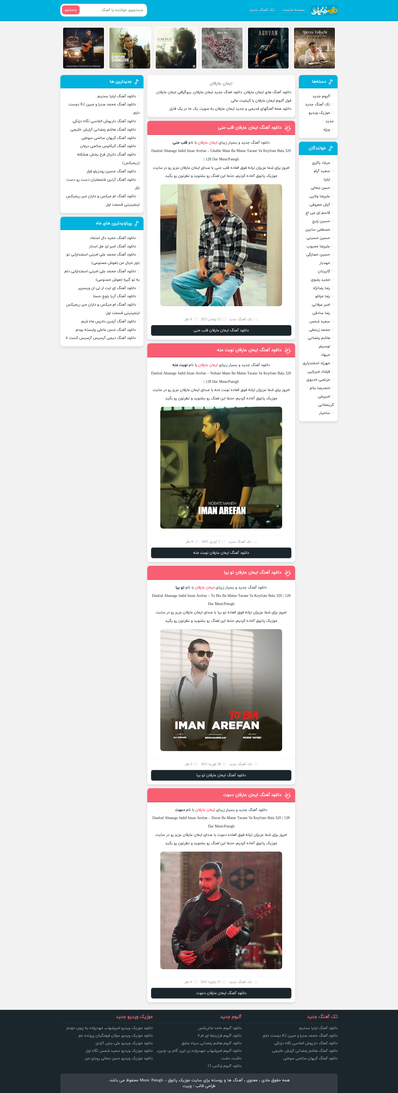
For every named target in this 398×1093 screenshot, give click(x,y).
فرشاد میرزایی (319, 371)
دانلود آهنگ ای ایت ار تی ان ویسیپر (107, 288)
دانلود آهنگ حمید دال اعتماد (113, 238)
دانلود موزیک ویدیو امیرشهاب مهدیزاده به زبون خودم (110, 1028)
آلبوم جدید (321, 96)
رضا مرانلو (322, 296)
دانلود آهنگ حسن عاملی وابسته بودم (106, 329)
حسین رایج (321, 221)
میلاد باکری (321, 163)
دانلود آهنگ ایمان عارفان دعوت (252, 795)
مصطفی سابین (317, 229)
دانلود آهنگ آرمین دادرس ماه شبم (108, 321)
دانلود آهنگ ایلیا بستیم (116, 96)
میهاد (325, 354)
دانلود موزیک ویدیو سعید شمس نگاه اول (119, 1050)
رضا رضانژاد (321, 288)
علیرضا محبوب (318, 246)
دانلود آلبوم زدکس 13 (224, 1066)
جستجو (71, 9)
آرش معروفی (319, 204)
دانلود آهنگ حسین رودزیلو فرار (111, 171)
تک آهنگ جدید (261, 10)
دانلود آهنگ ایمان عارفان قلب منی (250, 128)
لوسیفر (324, 346)
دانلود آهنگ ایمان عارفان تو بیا (253, 572)
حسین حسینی (318, 238)
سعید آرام (322, 171)
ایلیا (327, 179)
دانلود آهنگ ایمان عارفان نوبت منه (249, 350)
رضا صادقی (321, 313)
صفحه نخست (293, 10)
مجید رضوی (320, 279)
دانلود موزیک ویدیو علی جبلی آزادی (124, 1043)
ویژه (327, 129)
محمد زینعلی (319, 329)
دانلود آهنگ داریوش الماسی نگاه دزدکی (104, 121)
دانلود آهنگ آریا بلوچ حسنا (114, 296)
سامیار (324, 413)
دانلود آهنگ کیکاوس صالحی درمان (108, 146)
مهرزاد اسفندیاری (316, 363)
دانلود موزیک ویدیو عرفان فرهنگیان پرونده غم (116, 1035)
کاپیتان (324, 271)
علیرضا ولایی (319, 196)
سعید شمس (319, 321)
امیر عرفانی (321, 304)
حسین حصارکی (318, 254)
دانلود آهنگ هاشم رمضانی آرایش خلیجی (103, 129)
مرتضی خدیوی (318, 379)
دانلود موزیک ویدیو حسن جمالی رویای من (119, 1058)
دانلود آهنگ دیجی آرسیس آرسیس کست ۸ (101, 338)
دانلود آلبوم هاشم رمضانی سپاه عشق (211, 1043)
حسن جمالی (320, 187)
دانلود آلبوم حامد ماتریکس (220, 1028)
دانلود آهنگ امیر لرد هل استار (112, 246)
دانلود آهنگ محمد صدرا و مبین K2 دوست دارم (300, 1035)
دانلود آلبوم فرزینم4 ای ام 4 (220, 1035)
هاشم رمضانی (319, 338)
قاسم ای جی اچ (317, 212)
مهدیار (324, 263)
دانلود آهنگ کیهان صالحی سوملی (108, 138)
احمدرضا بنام (320, 388)
